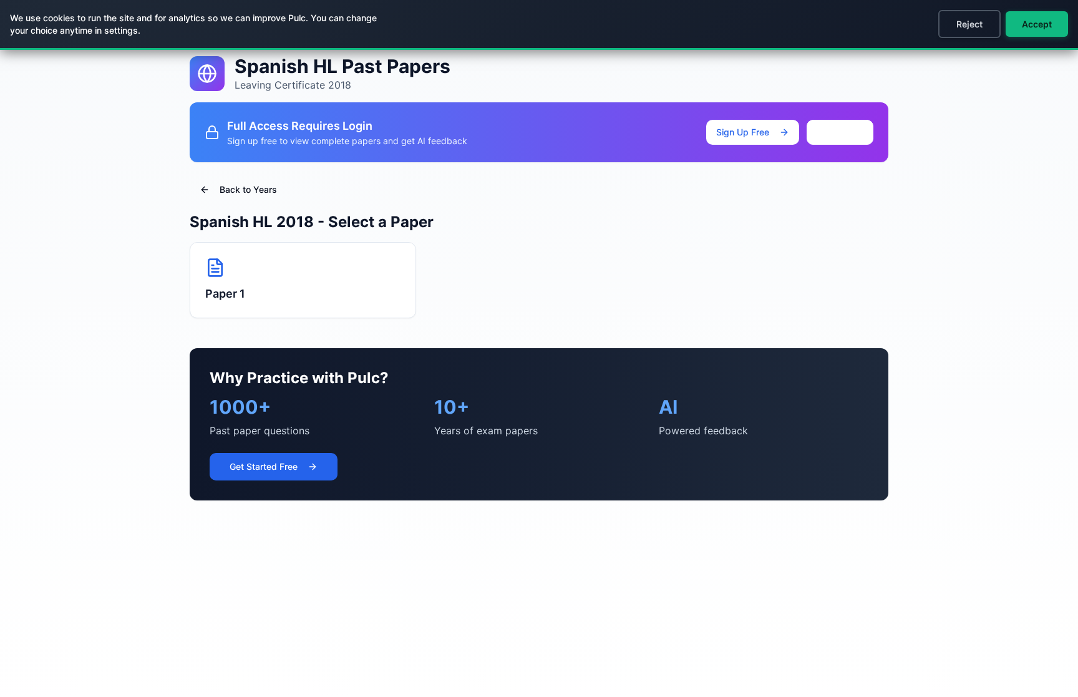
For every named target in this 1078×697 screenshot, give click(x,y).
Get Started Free (264, 466)
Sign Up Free (742, 132)
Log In (850, 132)
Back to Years (248, 189)
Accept (1037, 24)
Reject (969, 24)
